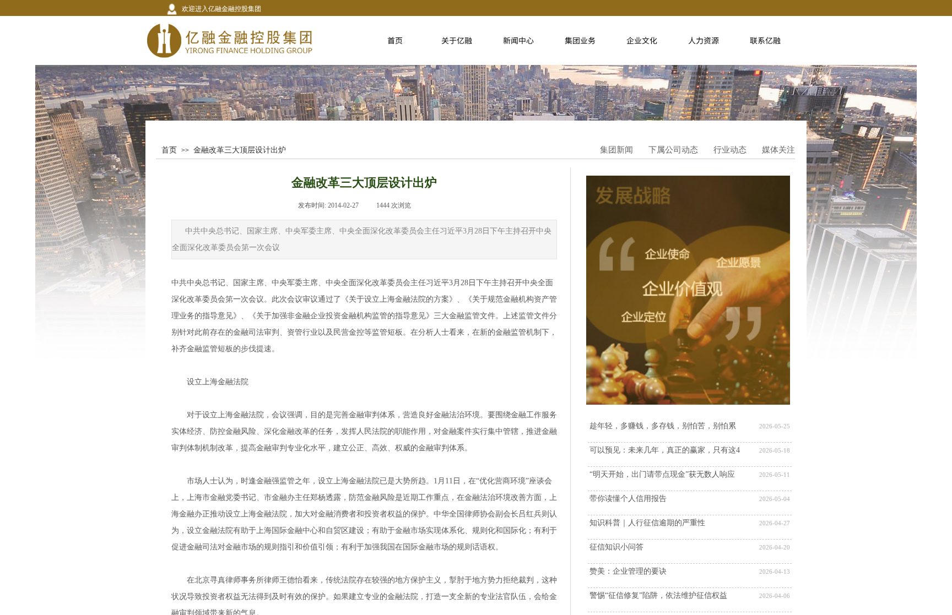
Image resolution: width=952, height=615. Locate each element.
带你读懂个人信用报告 (628, 498)
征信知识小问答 (616, 547)
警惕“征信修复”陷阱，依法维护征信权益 (658, 595)
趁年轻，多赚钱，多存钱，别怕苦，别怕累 (662, 426)
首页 (169, 149)
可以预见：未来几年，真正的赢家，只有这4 (664, 450)
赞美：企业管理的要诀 (628, 571)
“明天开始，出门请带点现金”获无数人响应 (662, 474)
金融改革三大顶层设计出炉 (239, 149)
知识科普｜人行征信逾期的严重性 (647, 523)
